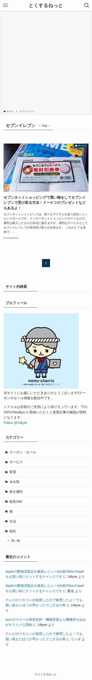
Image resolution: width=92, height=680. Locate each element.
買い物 (15, 540)
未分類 (14, 482)
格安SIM (15, 501)
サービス (16, 462)
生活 (12, 521)
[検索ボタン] (86, 5)
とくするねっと (46, 5)
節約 (12, 531)
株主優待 (16, 492)
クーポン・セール (22, 452)
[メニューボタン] (5, 5)
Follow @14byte (15, 423)
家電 (12, 472)
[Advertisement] (46, 61)
